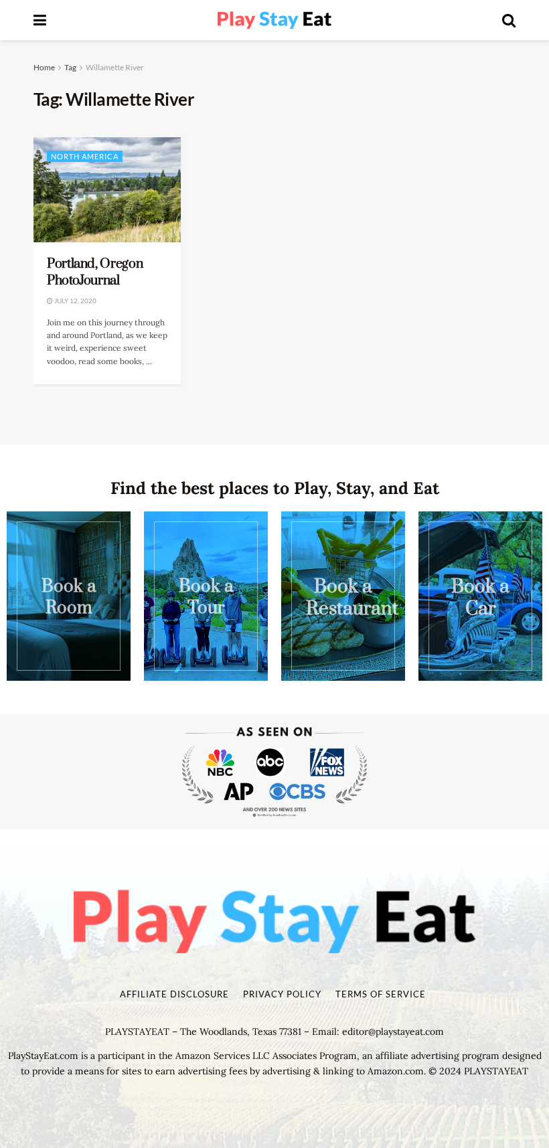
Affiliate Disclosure (174, 994)
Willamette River (115, 67)
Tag (70, 67)
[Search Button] (509, 20)
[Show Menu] (39, 20)
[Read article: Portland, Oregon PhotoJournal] (107, 189)
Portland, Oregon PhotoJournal (95, 272)
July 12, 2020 (74, 301)
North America (85, 156)
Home (44, 67)
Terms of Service (380, 994)
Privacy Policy (282, 994)
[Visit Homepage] (274, 20)
